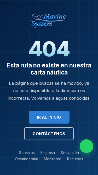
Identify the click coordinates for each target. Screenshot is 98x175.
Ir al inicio (49, 117)
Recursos (75, 159)
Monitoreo (52, 159)
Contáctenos (49, 133)
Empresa (48, 153)
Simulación (70, 153)
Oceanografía (26, 159)
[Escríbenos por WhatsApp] (86, 146)
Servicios (27, 153)
